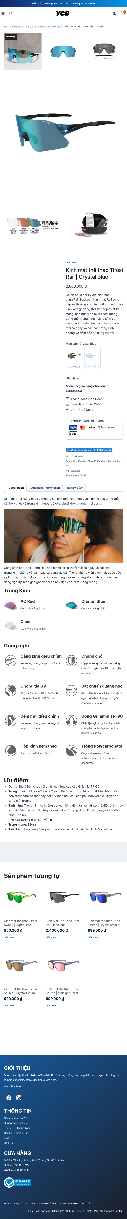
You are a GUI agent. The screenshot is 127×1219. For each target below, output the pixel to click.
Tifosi (83, 475)
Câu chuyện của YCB (16, 1118)
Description (16, 487)
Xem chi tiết (11, 1086)
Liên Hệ (8, 1142)
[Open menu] (3, 13)
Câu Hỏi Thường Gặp (16, 1133)
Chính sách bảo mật (39, 1211)
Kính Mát (101, 461)
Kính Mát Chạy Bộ (87, 461)
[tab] (16, 488)
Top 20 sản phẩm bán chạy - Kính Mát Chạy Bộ (89, 449)
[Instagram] (19, 1098)
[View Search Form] (11, 13)
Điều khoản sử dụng (63, 1211)
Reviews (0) (75, 487)
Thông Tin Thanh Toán (17, 1128)
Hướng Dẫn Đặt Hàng (16, 1123)
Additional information (45, 487)
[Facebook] (9, 1098)
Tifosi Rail (75, 470)
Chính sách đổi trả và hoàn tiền (104, 1211)
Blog (6, 1137)
